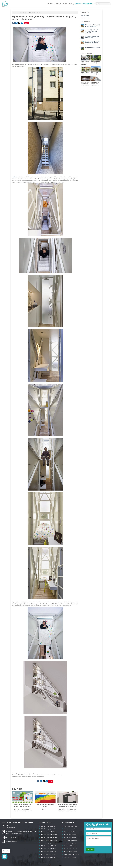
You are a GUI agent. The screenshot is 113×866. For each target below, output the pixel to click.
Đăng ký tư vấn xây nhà (84, 4)
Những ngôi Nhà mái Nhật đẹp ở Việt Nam (92, 37)
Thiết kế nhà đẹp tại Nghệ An (48, 857)
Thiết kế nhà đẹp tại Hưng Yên (49, 837)
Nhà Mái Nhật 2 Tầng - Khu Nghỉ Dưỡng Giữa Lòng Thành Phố (92, 31)
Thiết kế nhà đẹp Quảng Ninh (48, 851)
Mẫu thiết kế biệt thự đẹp (70, 826)
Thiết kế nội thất (85, 15)
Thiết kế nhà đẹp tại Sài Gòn (48, 829)
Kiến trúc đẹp (23, 12)
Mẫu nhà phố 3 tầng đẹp (70, 845)
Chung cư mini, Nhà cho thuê (71, 854)
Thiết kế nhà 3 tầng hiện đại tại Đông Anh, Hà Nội (92, 25)
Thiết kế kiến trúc (85, 18)
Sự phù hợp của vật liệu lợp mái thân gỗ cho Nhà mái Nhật (92, 43)
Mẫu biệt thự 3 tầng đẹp (70, 837)
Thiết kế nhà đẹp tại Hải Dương (49, 834)
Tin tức (64, 4)
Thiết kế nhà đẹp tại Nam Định (49, 840)
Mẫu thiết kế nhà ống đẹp (70, 840)
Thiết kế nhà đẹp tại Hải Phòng (49, 831)
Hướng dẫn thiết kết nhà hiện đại (92, 48)
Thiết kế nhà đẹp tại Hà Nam (48, 848)
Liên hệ (71, 4)
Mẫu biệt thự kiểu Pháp (70, 831)
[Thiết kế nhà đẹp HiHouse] (7, 4)
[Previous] (14, 803)
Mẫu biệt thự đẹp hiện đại (70, 829)
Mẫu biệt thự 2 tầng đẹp (70, 834)
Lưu (27, 23)
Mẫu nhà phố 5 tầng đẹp (70, 848)
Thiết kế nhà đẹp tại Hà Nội (48, 826)
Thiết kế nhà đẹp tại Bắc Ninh (48, 845)
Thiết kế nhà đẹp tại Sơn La (48, 854)
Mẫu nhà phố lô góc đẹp (70, 843)
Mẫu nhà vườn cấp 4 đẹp (70, 851)
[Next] (75, 803)
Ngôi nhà (14, 177)
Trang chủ (51, 4)
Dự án (58, 4)
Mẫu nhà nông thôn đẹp (70, 857)
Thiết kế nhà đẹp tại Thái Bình (48, 843)
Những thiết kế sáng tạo (35, 12)
